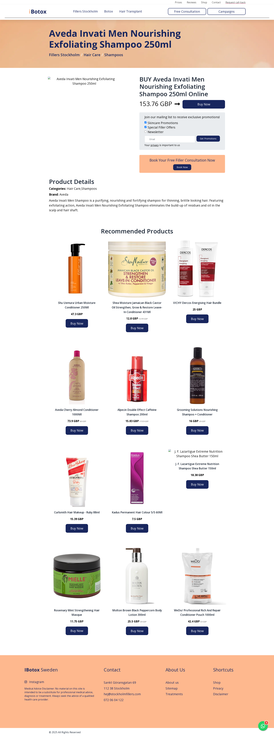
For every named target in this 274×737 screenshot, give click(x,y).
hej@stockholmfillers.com (122, 694)
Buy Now (203, 104)
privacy (154, 145)
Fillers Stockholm (85, 11)
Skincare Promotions (163, 123)
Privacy (218, 688)
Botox (108, 11)
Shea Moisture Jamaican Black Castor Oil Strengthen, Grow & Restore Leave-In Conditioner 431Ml (137, 307)
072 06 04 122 (114, 700)
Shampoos (113, 54)
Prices (178, 2)
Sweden (41, 670)
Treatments (174, 694)
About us (172, 682)
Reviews (191, 2)
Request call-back (235, 2)
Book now (182, 167)
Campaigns (227, 11)
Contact (216, 2)
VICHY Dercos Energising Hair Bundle (197, 303)
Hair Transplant (130, 11)
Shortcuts (223, 670)
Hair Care (92, 54)
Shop (204, 2)
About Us (175, 670)
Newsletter (155, 132)
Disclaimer (220, 694)
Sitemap (172, 688)
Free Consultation (187, 11)
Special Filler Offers (161, 127)
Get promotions (208, 138)
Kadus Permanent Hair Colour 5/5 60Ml (137, 512)
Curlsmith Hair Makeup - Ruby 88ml (77, 512)
